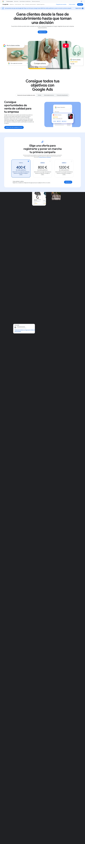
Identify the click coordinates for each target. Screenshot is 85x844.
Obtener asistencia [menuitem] (36, 1)
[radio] (21, 168)
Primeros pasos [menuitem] (9, 1)
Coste (23, 4)
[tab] (26, 95)
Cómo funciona (18, 4)
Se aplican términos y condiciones (45, 157)
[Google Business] (3, 1)
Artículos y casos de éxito (30, 4)
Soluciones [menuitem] (16, 1)
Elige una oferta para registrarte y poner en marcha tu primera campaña (42, 149)
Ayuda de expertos (40, 4)
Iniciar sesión (72, 4)
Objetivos (12, 4)
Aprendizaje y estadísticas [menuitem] (25, 1)
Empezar (80, 4)
